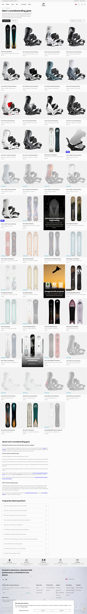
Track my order (39, 590)
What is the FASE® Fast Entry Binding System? (13, 543)
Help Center (58, 590)
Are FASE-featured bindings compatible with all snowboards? (16, 529)
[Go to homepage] (43, 4)
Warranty (58, 595)
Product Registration (50, 587)
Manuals (48, 590)
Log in (37, 587)
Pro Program (78, 590)
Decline (61, 610)
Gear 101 (68, 595)
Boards (44, 448)
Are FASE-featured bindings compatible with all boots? (15, 534)
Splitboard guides (69, 590)
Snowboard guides (70, 587)
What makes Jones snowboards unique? (12, 553)
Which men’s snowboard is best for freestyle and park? (15, 515)
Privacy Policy (24, 606)
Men (3, 8)
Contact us (58, 587)
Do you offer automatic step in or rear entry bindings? (15, 548)
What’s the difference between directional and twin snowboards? (17, 520)
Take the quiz (32, 363)
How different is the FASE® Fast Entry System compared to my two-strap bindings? (20, 539)
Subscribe (28, 592)
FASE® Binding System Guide (31, 492)
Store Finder (58, 597)
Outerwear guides (69, 592)
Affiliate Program (79, 587)
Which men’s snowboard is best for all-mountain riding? (15, 505)
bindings (4, 449)
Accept (42, 610)
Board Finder (6, 20)
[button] (3, 4)
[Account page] (81, 4)
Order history (39, 592)
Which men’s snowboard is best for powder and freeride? (15, 510)
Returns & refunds (60, 592)
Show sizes (73, 20)
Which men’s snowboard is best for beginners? (13, 524)
